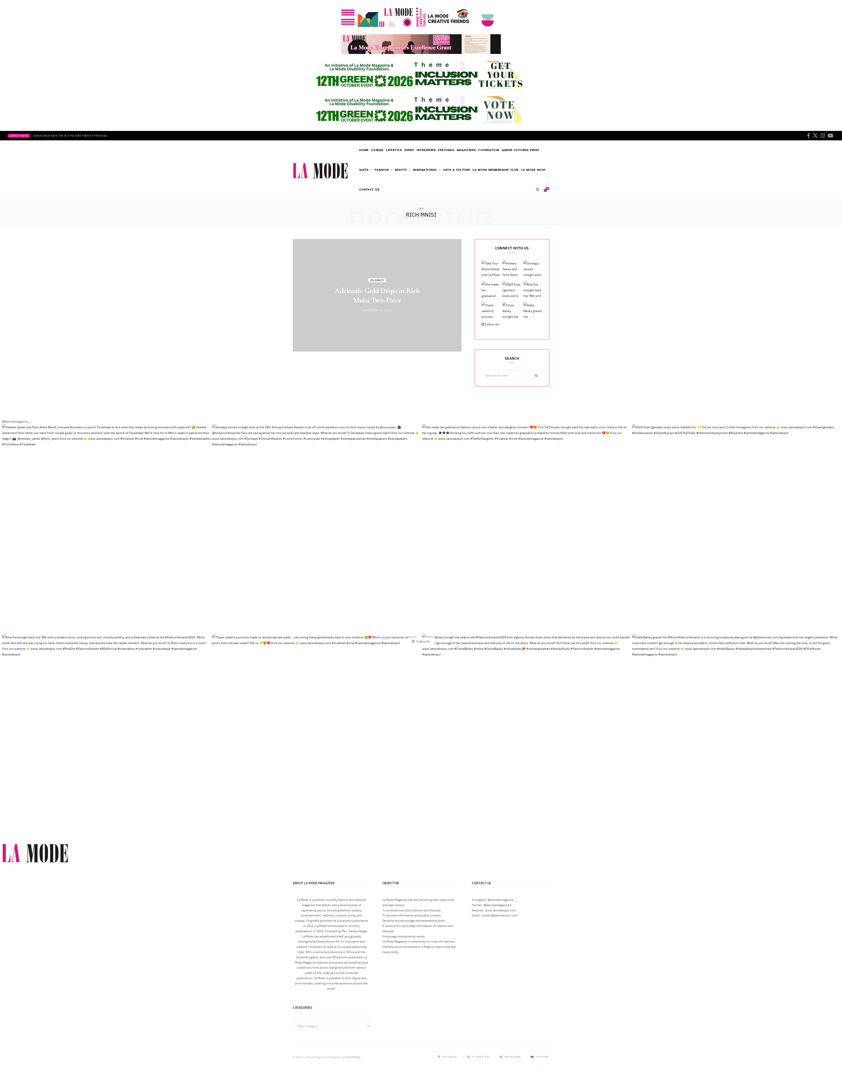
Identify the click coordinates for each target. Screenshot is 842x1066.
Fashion (382, 170)
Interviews (426, 150)
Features (446, 150)
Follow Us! (491, 324)
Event (409, 150)
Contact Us (369, 189)
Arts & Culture (456, 170)
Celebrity (377, 280)
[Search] (537, 190)
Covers (377, 150)
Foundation (488, 150)
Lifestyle (394, 150)
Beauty (401, 170)
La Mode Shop (533, 170)
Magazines (466, 150)
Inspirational (425, 170)
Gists (364, 170)
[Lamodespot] (320, 171)
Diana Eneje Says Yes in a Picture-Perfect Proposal (71, 135)
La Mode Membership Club (495, 170)
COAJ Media (352, 1057)
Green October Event (520, 150)
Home (364, 150)
